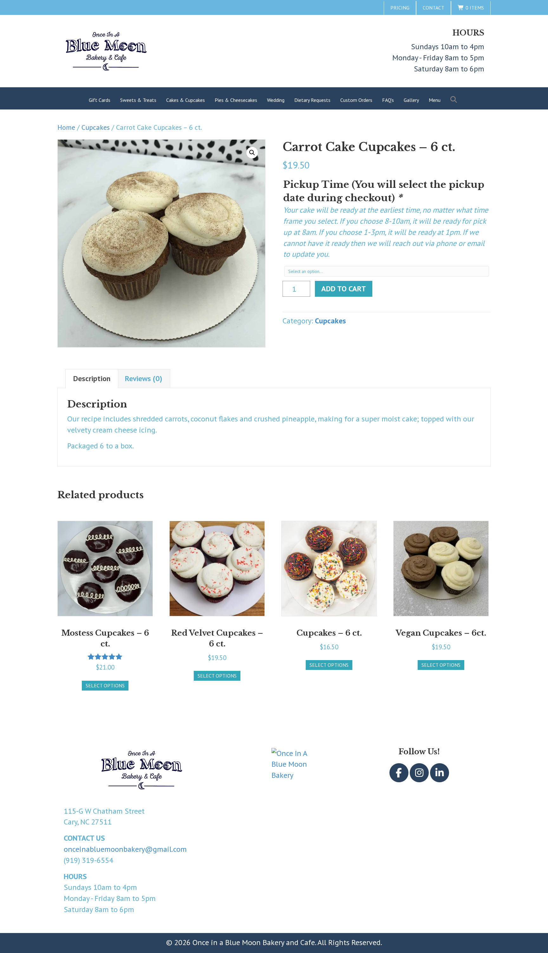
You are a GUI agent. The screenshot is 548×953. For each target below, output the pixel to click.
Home (66, 127)
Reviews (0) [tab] (143, 378)
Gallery (411, 100)
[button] (455, 99)
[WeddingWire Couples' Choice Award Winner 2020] (291, 768)
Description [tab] (91, 378)
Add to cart (343, 289)
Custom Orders (356, 100)
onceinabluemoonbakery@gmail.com (125, 849)
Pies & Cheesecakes (236, 100)
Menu (434, 100)
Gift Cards (99, 100)
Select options (105, 685)
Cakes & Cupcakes (185, 100)
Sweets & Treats (138, 100)
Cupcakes (96, 127)
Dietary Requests (312, 100)
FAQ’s (388, 100)
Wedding (275, 100)
